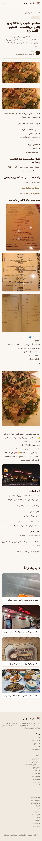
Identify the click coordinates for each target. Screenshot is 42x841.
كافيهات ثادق (36, 820)
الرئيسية (37, 13)
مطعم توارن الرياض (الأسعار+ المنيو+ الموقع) (24, 664)
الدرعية (38, 785)
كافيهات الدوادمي (35, 809)
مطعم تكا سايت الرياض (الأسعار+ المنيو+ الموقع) (23, 600)
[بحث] (4, 3)
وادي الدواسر (36, 782)
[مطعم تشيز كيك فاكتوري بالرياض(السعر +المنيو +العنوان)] (21, 98)
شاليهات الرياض (35, 803)
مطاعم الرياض (29, 13)
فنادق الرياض (36, 817)
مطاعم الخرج (36, 767)
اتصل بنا (37, 746)
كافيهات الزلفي (35, 800)
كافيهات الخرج (36, 779)
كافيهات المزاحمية (35, 814)
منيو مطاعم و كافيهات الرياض (31, 764)
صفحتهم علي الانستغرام (30, 193)
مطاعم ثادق (36, 812)
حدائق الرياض (36, 826)
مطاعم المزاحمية (35, 797)
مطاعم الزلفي (36, 776)
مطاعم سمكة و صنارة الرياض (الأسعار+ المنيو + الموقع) (21, 696)
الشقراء (38, 806)
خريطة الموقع (36, 749)
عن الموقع (37, 743)
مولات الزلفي (36, 823)
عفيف (38, 788)
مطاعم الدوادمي (35, 773)
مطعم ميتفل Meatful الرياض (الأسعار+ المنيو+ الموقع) (21, 632)
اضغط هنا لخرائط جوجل (30, 188)
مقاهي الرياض (36, 762)
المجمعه (37, 770)
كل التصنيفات (36, 740)
